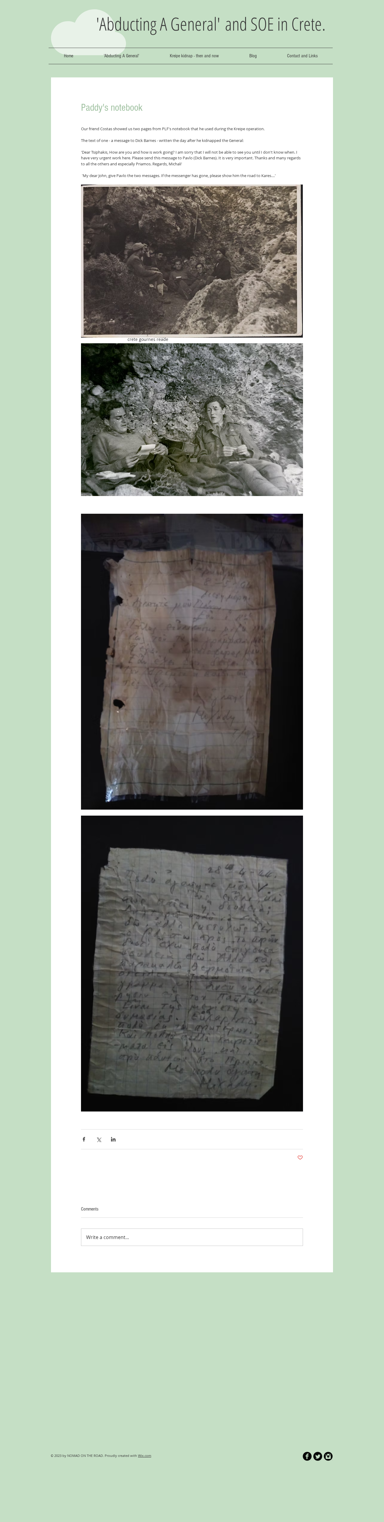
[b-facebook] (307, 1456)
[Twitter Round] (317, 1456)
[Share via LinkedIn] (113, 1139)
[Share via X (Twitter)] (98, 1139)
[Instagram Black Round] (328, 1456)
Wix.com (144, 1455)
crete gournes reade (148, 339)
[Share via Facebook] (84, 1139)
